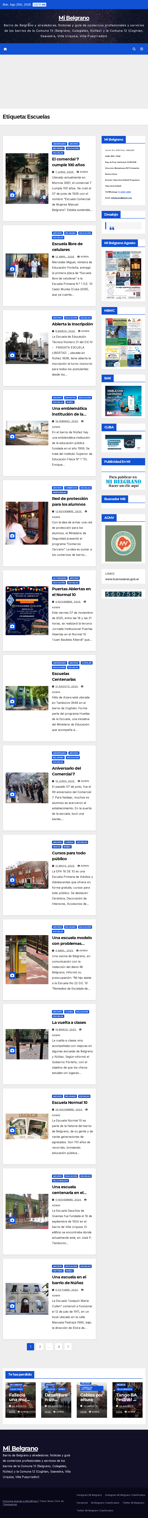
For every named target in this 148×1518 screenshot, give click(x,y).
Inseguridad (59, 492)
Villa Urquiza (60, 1181)
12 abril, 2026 (65, 256)
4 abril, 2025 (64, 950)
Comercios (71, 488)
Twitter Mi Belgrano (133, 1502)
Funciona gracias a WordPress (20, 1501)
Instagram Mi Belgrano (89, 1494)
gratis (56, 847)
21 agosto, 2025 (67, 686)
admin (84, 172)
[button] (134, 49)
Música (121, 1385)
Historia (57, 1271)
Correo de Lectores (86, 1388)
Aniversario (59, 144)
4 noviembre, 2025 (68, 601)
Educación (73, 148)
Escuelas (58, 153)
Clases (69, 1012)
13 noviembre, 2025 (68, 511)
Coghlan (87, 663)
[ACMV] (123, 543)
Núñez (70, 402)
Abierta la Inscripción (72, 324)
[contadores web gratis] (123, 594)
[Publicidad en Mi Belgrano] (123, 481)
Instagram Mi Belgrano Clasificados (125, 1494)
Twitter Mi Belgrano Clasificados (95, 1510)
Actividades (59, 578)
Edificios (50, 1389)
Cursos (69, 842)
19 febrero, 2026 (67, 421)
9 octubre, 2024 (67, 1289)
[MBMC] (123, 342)
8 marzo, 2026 (65, 331)
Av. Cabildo (16, 1385)
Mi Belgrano (74, 18)
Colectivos (16, 1389)
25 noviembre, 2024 (69, 1109)
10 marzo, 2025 (66, 1029)
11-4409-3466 (124, 192)
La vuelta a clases (69, 1022)
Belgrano (58, 148)
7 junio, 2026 (64, 172)
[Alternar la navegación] (141, 49)
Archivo (73, 144)
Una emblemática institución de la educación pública (70, 414)
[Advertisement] (74, 81)
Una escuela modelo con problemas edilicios (72, 943)
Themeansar (10, 1504)
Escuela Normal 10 (69, 1102)
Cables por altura (91, 1397)
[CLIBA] (123, 442)
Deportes (70, 398)
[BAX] (123, 400)
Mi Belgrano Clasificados (105, 1502)
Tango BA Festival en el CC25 (127, 1399)
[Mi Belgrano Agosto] (123, 275)
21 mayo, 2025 (65, 865)
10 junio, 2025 (65, 781)
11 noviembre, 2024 (68, 1199)
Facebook (82, 1502)
